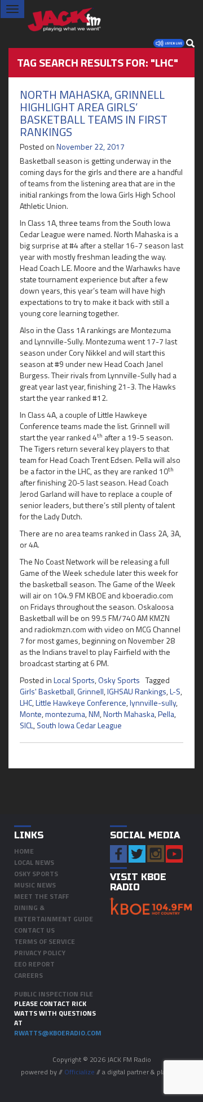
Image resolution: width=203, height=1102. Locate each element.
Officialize (79, 1071)
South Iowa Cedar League (79, 725)
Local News (34, 862)
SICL (26, 725)
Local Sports (74, 680)
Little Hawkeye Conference (81, 703)
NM (94, 714)
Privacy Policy (39, 952)
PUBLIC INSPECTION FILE (53, 994)
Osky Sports (119, 680)
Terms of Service (44, 941)
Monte (31, 714)
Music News (35, 885)
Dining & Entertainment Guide (53, 913)
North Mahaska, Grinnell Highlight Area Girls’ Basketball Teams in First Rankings (93, 113)
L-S (175, 691)
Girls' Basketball (47, 691)
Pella (166, 714)
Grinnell (90, 691)
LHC (26, 703)
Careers (28, 975)
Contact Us (34, 930)
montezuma (65, 714)
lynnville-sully (153, 703)
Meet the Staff (41, 896)
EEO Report (34, 964)
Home (24, 851)
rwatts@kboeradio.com (58, 1032)
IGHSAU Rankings (136, 691)
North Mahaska (129, 714)
